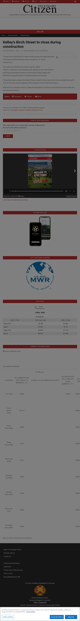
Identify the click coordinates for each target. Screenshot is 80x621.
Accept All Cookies (57, 617)
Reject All (71, 617)
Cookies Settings (8, 617)
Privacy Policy (30, 612)
